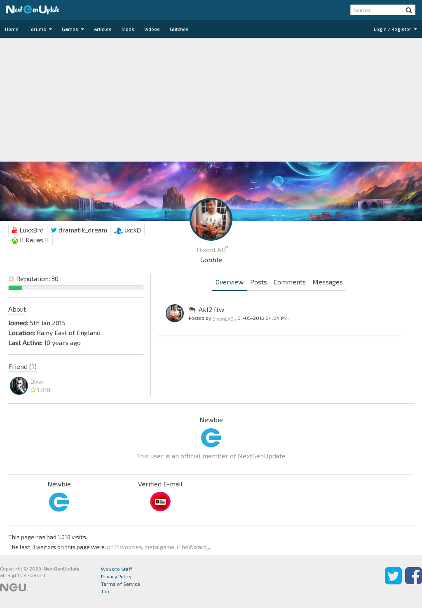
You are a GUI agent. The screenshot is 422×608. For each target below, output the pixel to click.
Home (12, 29)
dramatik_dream (82, 230)
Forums (37, 29)
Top (105, 591)
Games (71, 29)
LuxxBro (31, 230)
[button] (409, 9)
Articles (103, 29)
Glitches (179, 29)
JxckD (132, 230)
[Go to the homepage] (32, 10)
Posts (258, 282)
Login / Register (393, 29)
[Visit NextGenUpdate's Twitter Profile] (393, 581)
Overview (230, 282)
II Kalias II (33, 240)
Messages (327, 282)
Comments (290, 282)
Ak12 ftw (211, 309)
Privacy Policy (116, 576)
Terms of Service (120, 584)
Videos (152, 29)
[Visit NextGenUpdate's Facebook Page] (413, 581)
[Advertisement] (211, 99)
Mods (128, 29)
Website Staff (116, 569)
